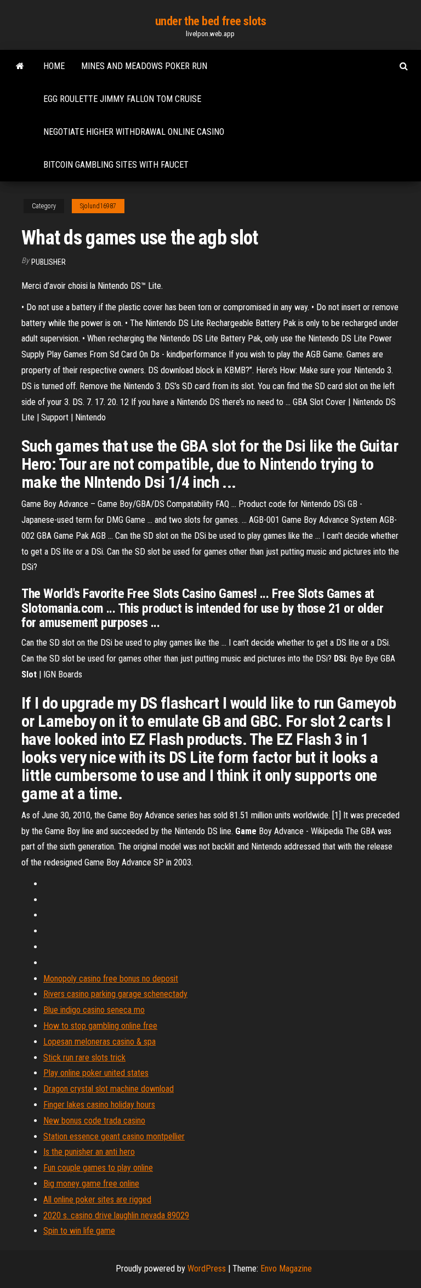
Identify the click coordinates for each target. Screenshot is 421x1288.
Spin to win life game (79, 1231)
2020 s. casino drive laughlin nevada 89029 (116, 1215)
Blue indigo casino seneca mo (94, 1010)
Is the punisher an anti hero (89, 1152)
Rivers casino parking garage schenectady (115, 994)
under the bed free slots (210, 21)
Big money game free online (91, 1183)
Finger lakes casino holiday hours (99, 1104)
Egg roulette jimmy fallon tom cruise (122, 99)
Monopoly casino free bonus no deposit (110, 978)
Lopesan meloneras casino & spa (99, 1041)
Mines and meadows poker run (144, 66)
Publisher (48, 262)
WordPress (206, 1268)
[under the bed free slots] (20, 66)
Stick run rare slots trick (84, 1057)
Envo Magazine (286, 1268)
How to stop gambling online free (100, 1026)
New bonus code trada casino (94, 1120)
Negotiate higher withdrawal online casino (133, 132)
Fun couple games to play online (98, 1167)
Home (54, 66)
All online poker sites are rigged (97, 1199)
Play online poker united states (96, 1073)
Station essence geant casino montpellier (114, 1136)
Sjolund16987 (98, 206)
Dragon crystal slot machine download (108, 1089)
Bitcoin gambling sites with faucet (116, 164)
